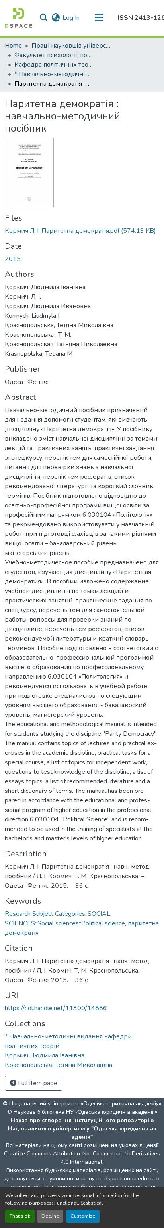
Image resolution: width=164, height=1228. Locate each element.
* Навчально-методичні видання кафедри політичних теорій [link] (54, 74)
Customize (82, 1216)
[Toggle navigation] (99, 17)
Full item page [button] (36, 1083)
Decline (50, 1216)
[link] (82, 231)
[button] (18, 18)
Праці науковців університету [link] (71, 45)
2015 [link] (13, 259)
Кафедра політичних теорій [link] (54, 64)
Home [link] (13, 45)
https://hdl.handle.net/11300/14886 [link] (56, 1008)
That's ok (20, 1216)
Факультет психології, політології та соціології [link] (54, 55)
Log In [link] (71, 17)
